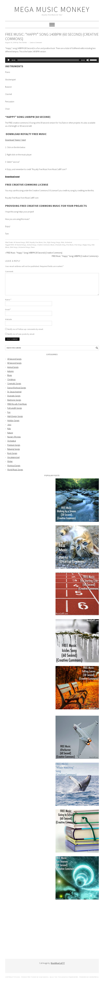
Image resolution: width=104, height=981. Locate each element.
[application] (52, 60)
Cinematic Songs (14, 383)
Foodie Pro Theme (28, 977)
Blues (9, 375)
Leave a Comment (36, 42)
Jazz (9, 424)
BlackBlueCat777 (58, 963)
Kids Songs (13, 247)
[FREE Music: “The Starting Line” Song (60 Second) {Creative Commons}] (77, 594)
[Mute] (87, 60)
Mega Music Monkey (52, 9)
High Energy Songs (53, 242)
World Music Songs (15, 469)
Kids (62, 242)
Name (8, 299)
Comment (9, 271)
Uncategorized (13, 457)
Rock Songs (12, 453)
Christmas (11, 379)
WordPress (94, 977)
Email (8, 309)
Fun (44, 242)
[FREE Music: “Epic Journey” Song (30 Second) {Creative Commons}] (77, 878)
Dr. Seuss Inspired (14, 391)
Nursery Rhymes (14, 437)
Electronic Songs (14, 400)
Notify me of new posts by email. (21, 334)
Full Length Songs (14, 408)
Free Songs (78, 245)
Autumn (10, 371)
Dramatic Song (60, 245)
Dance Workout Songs (16, 387)
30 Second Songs (14, 359)
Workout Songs (13, 465)
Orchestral (68, 242)
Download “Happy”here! (15, 140)
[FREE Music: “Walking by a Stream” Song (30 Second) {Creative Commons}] (77, 500)
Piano (33, 247)
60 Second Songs (19, 242)
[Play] (8, 60)
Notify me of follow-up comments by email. (25, 329)
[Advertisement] (52, 931)
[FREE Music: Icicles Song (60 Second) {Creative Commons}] (77, 641)
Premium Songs (13, 445)
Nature (10, 432)
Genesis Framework (69, 977)
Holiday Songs (13, 420)
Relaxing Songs (13, 449)
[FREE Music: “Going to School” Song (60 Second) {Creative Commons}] (77, 831)
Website (8, 319)
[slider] (94, 59)
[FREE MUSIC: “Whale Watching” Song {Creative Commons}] (77, 785)
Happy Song (86, 245)
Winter (10, 461)
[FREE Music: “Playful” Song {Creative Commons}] (77, 547)
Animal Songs (31, 245)
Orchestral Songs (24, 247)
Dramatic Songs (13, 395)
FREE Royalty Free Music (34, 242)
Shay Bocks (43, 977)
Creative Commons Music (45, 245)
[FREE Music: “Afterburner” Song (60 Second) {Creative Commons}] (77, 738)
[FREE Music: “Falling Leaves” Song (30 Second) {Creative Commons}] (77, 688)
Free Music (70, 245)
